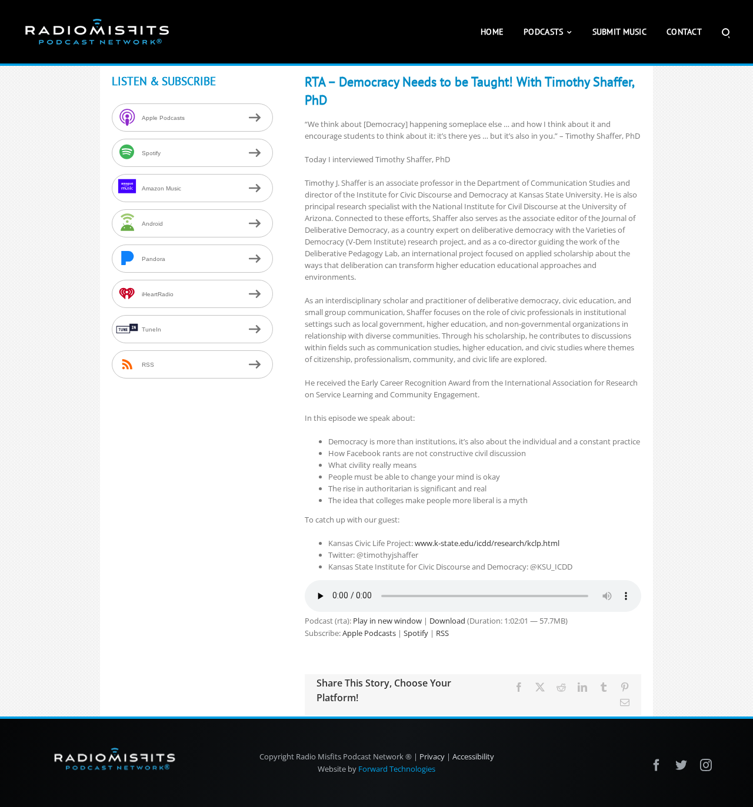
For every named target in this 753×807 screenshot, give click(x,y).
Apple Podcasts (369, 633)
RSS (442, 633)
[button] (725, 31)
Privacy (432, 756)
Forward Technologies (396, 769)
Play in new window (387, 620)
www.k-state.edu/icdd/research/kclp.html (487, 543)
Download (447, 620)
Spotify (416, 633)
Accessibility (473, 756)
